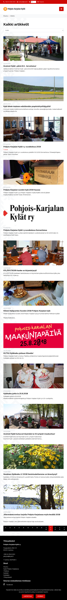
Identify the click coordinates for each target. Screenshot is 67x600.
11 (50, 528)
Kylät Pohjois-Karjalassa (11, 569)
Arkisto (12, 16)
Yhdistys (6, 571)
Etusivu (5, 16)
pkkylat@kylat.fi (23, 2)
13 (59, 528)
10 (46, 528)
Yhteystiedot (7, 577)
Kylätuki (5, 573)
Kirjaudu (41, 2)
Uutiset (5, 149)
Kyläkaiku (6, 575)
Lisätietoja (28, 596)
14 (64, 528)
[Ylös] (64, 538)
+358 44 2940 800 (10, 2)
